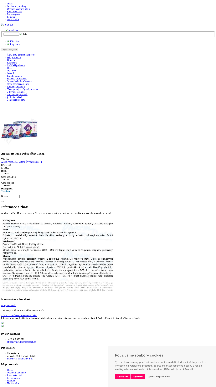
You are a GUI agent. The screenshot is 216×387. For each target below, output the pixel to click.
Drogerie (11, 60)
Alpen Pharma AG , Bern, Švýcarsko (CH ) (21, 162)
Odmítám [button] (138, 376)
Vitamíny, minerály (16, 86)
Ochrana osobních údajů (18, 9)
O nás (9, 3)
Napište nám (13, 19)
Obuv (9, 68)
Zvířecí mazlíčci (14, 97)
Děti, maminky (14, 57)
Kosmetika (12, 62)
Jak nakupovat (13, 14)
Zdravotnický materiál (17, 94)
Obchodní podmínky (16, 6)
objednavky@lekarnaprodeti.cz (21, 342)
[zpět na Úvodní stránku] (9, 30)
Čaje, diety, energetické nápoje (21, 54)
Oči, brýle (11, 70)
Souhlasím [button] (122, 376)
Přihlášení (14, 41)
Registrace (15, 44)
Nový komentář (8, 305)
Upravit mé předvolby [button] (159, 376)
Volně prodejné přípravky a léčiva (22, 89)
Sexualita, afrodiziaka (17, 78)
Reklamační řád (14, 11)
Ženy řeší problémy (16, 100)
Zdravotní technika (16, 92)
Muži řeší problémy (16, 65)
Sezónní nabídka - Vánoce (19, 81)
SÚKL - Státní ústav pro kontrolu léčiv (19, 315)
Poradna (11, 17)
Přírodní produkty (15, 76)
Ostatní (10, 73)
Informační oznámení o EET (20, 358)
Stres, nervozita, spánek (18, 84)
